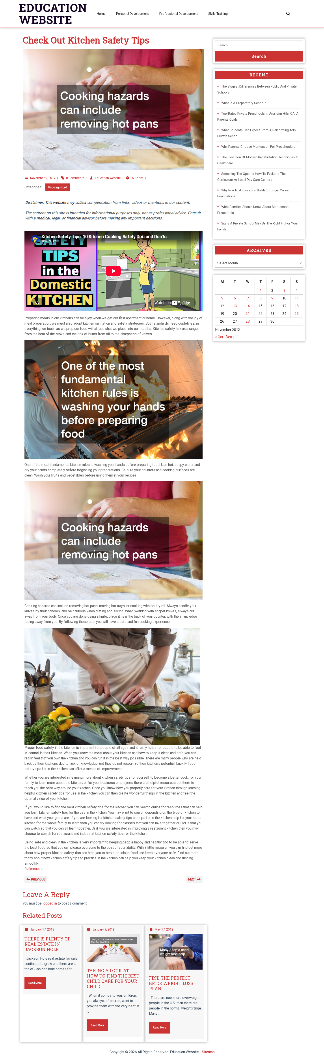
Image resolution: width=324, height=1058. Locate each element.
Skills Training (218, 14)
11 (297, 298)
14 (248, 306)
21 (248, 314)
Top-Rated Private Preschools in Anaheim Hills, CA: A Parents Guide (257, 117)
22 (261, 314)
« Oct (219, 337)
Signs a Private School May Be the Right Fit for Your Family (257, 226)
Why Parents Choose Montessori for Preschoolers (258, 147)
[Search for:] (259, 45)
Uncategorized (57, 187)
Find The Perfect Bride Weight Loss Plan (171, 983)
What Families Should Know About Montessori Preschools (253, 210)
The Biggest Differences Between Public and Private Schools (257, 89)
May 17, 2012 (164, 929)
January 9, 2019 (103, 929)
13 (235, 306)
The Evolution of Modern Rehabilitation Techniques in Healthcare (257, 160)
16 (272, 306)
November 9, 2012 (43, 178)
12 (222, 306)
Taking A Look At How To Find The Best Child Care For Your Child (113, 978)
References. (33, 869)
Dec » (230, 337)
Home (101, 14)
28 (248, 321)
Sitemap (208, 1052)
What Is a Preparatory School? (243, 103)
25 (297, 314)
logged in (50, 903)
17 (284, 306)
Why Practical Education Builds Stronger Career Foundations (253, 193)
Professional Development (178, 14)
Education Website (108, 178)
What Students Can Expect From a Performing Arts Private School (256, 133)
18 (297, 306)
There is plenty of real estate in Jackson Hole (47, 944)
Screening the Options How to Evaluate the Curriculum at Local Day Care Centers (251, 177)
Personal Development (132, 14)
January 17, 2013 (42, 929)
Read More (33, 981)
